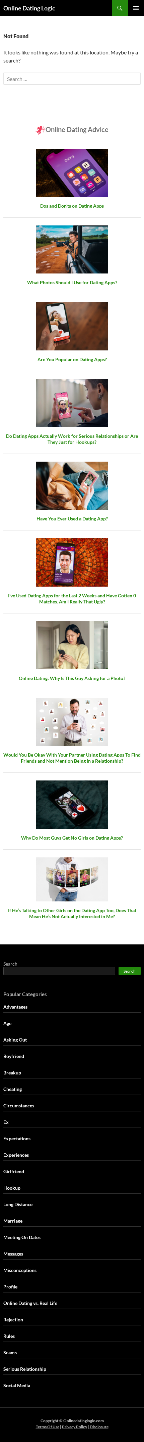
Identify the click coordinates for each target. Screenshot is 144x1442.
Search (10, 964)
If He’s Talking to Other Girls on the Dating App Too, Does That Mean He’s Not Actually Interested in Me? (72, 913)
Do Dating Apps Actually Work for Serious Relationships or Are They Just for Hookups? (72, 439)
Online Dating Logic (29, 8)
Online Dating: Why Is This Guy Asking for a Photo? (72, 678)
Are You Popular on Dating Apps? (72, 359)
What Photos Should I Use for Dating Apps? (72, 282)
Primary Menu (136, 8)
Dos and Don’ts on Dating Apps (72, 206)
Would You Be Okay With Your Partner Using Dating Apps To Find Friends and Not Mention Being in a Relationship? (72, 758)
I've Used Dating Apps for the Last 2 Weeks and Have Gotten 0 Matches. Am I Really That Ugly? (72, 598)
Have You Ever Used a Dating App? (72, 518)
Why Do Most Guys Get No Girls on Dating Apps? (72, 838)
